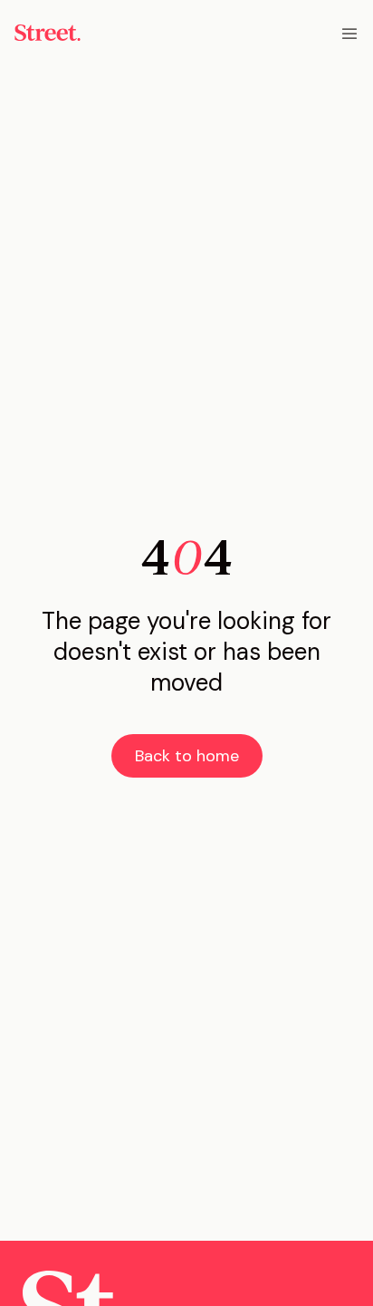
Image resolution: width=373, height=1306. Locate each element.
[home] (47, 32)
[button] (349, 33)
